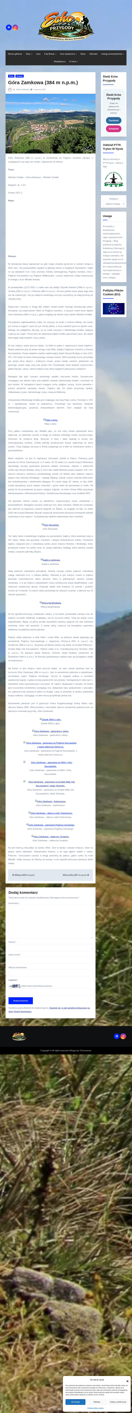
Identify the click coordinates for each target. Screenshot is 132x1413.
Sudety (19, 76)
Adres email (15, 955)
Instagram (114, 129)
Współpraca (59, 61)
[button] (126, 1380)
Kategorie (113, 199)
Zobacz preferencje (118, 1402)
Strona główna (15, 54)
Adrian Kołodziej (22, 89)
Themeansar (85, 1050)
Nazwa (12, 942)
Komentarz (14, 903)
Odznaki (93, 54)
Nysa (83, 54)
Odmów (96, 1402)
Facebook (114, 120)
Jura (38, 54)
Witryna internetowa (18, 967)
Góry (11, 76)
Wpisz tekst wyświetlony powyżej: (36, 986)
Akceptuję (75, 1402)
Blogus (73, 1050)
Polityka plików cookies (95, 1408)
